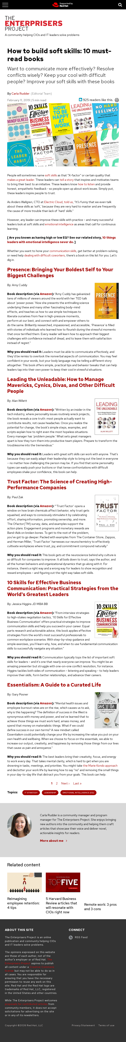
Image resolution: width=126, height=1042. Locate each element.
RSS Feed (81, 937)
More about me (51, 841)
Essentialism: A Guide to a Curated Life (54, 684)
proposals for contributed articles (26, 1004)
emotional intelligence (59, 224)
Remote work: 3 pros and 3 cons (100, 906)
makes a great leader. (21, 180)
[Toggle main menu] (5, 5)
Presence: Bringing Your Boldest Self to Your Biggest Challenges (60, 272)
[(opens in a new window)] (62, 4)
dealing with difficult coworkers (44, 255)
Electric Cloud (53, 202)
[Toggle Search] (120, 4)
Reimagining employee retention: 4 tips (23, 903)
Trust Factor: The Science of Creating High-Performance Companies (59, 484)
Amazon (46, 294)
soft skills (51, 175)
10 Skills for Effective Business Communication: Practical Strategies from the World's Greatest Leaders (62, 588)
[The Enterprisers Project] (33, 24)
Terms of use (106, 1025)
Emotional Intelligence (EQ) (78, 792)
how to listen (86, 184)
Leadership (50, 792)
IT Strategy (31, 792)
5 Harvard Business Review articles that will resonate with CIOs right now (61, 905)
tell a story (66, 180)
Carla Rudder (20, 93)
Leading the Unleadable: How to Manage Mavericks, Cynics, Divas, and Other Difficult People (61, 385)
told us (68, 202)
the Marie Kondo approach (100, 765)
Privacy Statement (83, 1025)
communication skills (63, 251)
